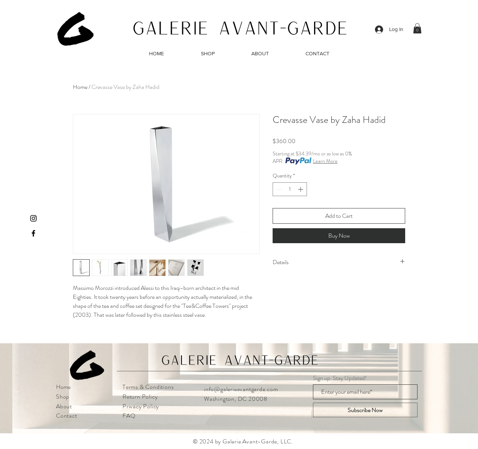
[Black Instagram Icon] (33, 218)
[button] (417, 28)
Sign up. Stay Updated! (340, 378)
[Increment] (301, 189)
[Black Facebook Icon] (33, 233)
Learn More (325, 161)
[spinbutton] (290, 189)
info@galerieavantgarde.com (241, 389)
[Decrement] (278, 189)
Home (80, 87)
